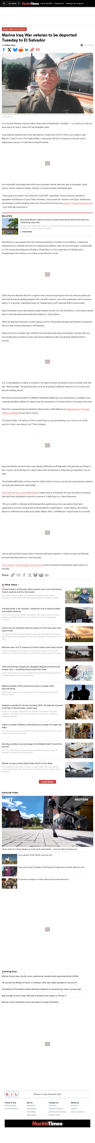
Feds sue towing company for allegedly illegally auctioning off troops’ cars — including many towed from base (31, 668)
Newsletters (32, 1108)
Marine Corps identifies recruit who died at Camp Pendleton (30, 1001)
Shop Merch (32, 1114)
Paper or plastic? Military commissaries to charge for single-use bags (32, 726)
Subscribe (31, 1105)
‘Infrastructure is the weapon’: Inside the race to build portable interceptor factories (31, 610)
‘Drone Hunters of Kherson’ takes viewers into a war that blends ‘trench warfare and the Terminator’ (32, 590)
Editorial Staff (54, 1114)
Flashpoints (59, 3)
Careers (74, 1108)
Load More (47, 781)
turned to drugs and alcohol (76, 203)
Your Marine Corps (14, 29)
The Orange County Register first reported (23, 565)
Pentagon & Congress (75, 3)
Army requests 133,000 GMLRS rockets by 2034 (35, 855)
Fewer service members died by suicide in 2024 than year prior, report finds (32, 629)
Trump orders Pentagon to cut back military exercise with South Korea (43, 879)
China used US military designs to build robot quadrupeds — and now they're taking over (39, 849)
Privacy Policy (10, 1105)
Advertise (53, 1105)
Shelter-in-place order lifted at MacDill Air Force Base (27, 763)
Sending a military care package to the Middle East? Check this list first (32, 745)
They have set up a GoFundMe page (19, 492)
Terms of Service (11, 1108)
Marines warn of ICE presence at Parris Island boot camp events (32, 647)
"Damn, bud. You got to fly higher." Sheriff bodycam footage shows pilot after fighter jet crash (51, 867)
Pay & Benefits (47, 3)
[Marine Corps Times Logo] (30, 3)
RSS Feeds (31, 1111)
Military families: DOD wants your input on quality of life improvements (28, 687)
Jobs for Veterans (78, 1111)
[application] (47, 821)
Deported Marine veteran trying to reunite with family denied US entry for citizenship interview (54, 221)
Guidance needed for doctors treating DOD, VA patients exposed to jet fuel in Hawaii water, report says (32, 706)
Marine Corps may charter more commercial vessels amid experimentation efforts (40, 976)
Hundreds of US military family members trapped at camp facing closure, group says (41, 989)
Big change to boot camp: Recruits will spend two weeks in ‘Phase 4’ (34, 995)
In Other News (9, 584)
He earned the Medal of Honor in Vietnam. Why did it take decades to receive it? (39, 982)
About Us (74, 1105)
